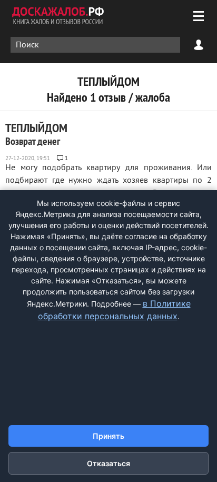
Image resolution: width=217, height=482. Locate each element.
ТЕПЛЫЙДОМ (36, 134)
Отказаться (108, 463)
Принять (108, 435)
